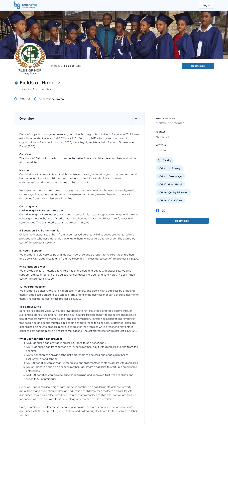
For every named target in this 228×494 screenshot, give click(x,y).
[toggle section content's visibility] (136, 118)
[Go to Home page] (25, 5)
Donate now (198, 65)
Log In (206, 5)
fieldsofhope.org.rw (51, 99)
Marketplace (55, 65)
